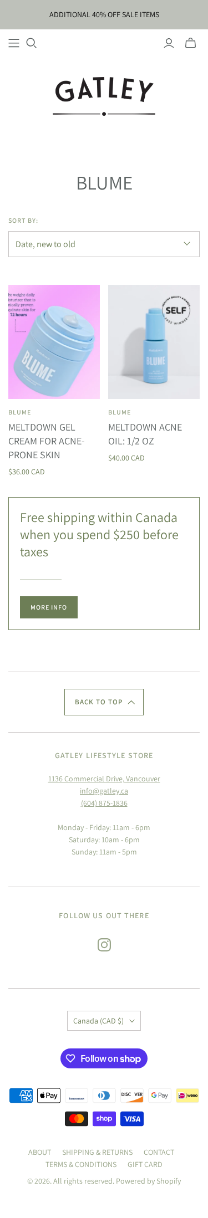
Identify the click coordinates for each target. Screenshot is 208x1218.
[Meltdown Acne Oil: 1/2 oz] (154, 342)
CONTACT (159, 1152)
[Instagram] (104, 944)
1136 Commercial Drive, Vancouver (104, 779)
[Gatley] (104, 95)
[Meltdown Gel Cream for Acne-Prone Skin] (54, 342)
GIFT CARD (145, 1164)
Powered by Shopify (148, 1181)
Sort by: (23, 220)
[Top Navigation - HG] (13, 43)
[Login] (169, 43)
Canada (98, 1021)
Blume (19, 412)
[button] (104, 702)
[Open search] (31, 43)
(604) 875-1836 (104, 803)
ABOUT (39, 1152)
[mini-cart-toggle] (190, 43)
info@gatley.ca (104, 791)
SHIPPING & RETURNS (97, 1152)
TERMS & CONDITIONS (80, 1164)
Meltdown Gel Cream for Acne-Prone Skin (46, 441)
